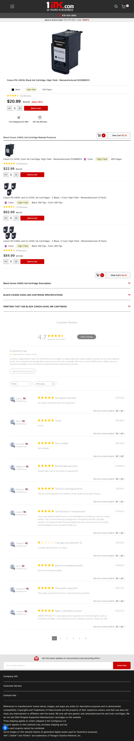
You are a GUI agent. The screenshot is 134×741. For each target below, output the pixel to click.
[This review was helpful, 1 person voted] (117, 501)
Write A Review (87, 337)
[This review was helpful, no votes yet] (117, 410)
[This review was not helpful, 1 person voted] (121, 410)
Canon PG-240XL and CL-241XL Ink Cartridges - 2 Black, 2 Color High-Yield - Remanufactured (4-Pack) (55, 241)
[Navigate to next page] (85, 638)
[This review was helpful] (117, 533)
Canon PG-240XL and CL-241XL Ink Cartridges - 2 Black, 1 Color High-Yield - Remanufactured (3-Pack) (54, 197)
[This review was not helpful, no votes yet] (121, 433)
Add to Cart (32, 175)
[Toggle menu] (14, 6)
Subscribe (121, 665)
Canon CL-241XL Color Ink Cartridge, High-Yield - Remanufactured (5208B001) (42, 159)
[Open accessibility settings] (5, 727)
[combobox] (21, 384)
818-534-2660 (69, 15)
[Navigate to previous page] (48, 638)
